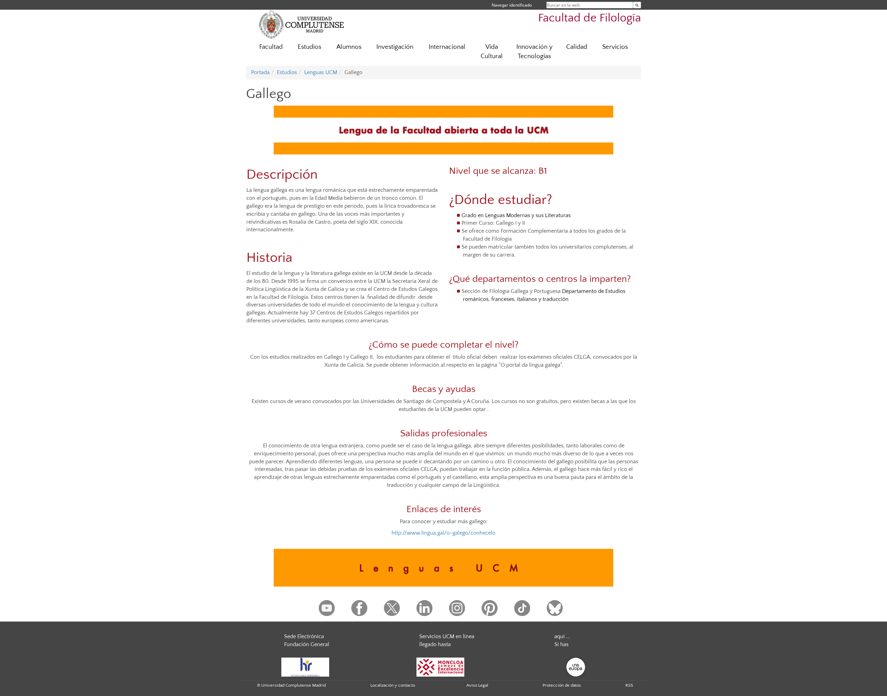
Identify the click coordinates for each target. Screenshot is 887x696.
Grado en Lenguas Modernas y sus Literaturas (516, 215)
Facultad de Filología (589, 18)
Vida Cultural (492, 51)
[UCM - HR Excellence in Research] (305, 666)
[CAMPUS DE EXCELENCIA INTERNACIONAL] (440, 666)
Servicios (615, 47)
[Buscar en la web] (637, 5)
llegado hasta (435, 644)
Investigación (394, 47)
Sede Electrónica (304, 636)
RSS (629, 685)
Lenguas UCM (320, 72)
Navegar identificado (512, 5)
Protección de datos (562, 685)
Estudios (309, 47)
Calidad (576, 47)
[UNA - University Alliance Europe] (575, 666)
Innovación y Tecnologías (534, 51)
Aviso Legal (477, 685)
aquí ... (562, 636)
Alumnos (348, 47)
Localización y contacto (392, 685)
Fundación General (306, 644)
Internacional (447, 47)
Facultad (271, 47)
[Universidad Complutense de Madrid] (301, 24)
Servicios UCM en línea (446, 636)
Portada (260, 72)
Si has (561, 644)
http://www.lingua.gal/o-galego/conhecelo (443, 533)
